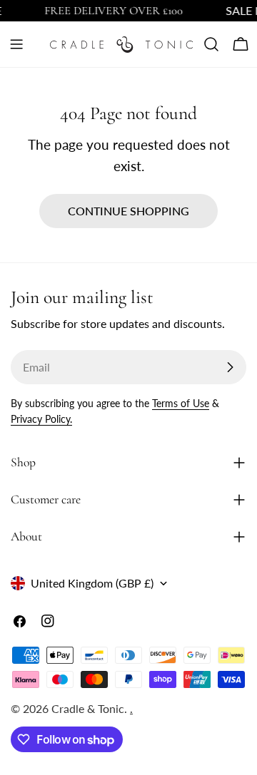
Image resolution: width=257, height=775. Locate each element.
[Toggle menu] (16, 44)
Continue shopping (128, 210)
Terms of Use (180, 403)
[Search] (211, 44)
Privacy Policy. (41, 419)
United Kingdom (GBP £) (92, 583)
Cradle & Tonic (87, 708)
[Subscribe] (230, 367)
